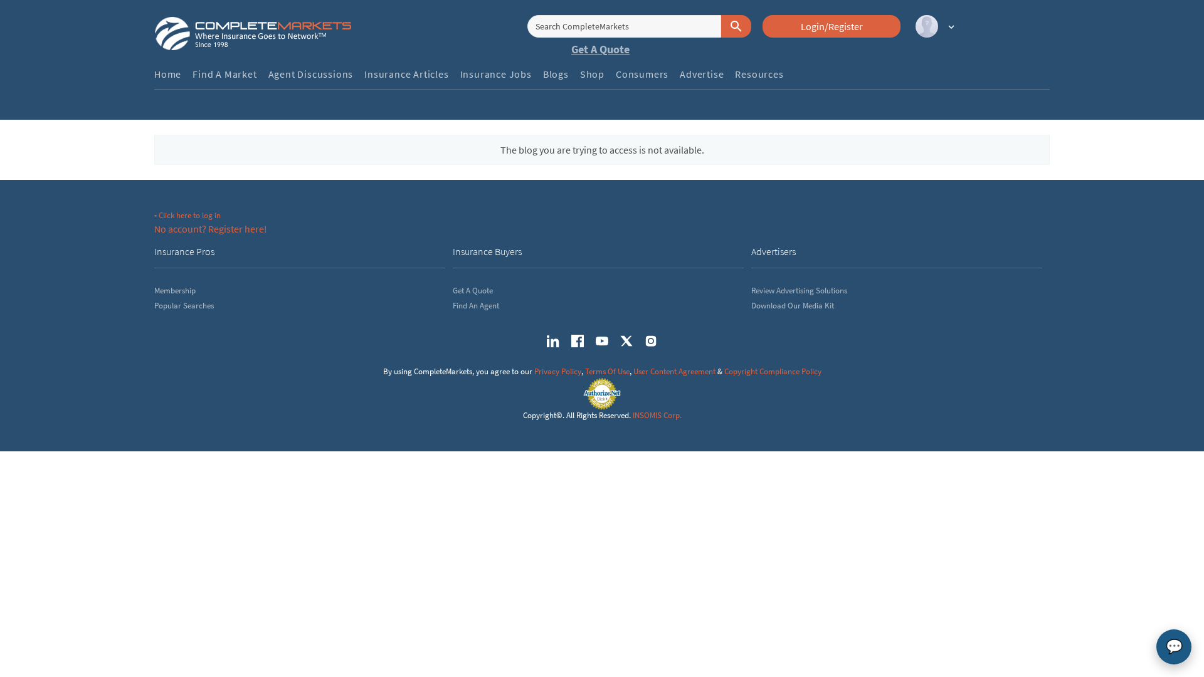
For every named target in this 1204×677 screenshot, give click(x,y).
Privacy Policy (557, 371)
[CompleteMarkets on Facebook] (577, 341)
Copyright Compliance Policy (772, 371)
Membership (175, 290)
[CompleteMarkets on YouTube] (602, 341)
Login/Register (832, 26)
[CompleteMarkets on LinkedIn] (553, 341)
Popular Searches (184, 305)
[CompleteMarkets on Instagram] (651, 341)
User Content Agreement (674, 371)
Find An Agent (476, 305)
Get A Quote (600, 49)
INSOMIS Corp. (657, 415)
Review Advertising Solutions (799, 290)
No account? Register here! (210, 229)
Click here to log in (190, 215)
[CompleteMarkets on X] (626, 341)
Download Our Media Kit (792, 305)
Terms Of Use (607, 371)
